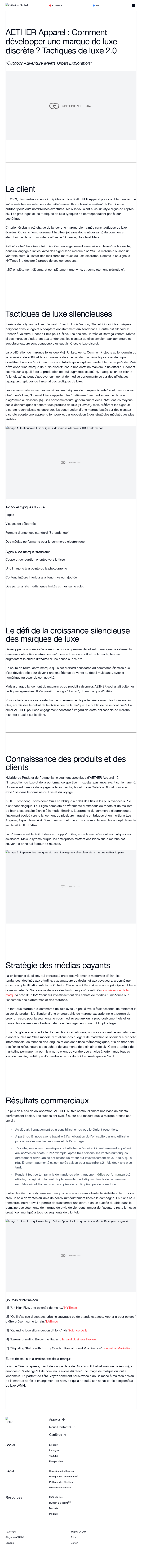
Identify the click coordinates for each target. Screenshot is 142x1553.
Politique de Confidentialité (63, 1476)
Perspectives (56, 1461)
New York (11, 1531)
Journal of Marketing (117, 1348)
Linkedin (53, 1444)
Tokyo (74, 1537)
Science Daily (77, 1330)
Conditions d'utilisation (61, 1471)
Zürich (74, 1542)
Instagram (54, 1450)
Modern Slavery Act (60, 1487)
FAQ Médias (56, 1497)
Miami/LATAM (78, 1531)
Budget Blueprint (60, 1502)
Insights (53, 1513)
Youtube (53, 1455)
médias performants (109, 1174)
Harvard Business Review (78, 1339)
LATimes (52, 1321)
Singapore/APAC (15, 1537)
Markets (53, 1508)
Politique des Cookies (61, 1482)
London (10, 1542)
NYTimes (70, 1307)
